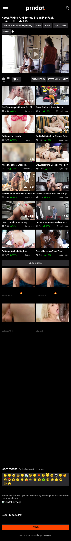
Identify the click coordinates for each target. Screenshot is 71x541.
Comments (10, 469)
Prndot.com (29, 535)
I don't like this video (8, 78)
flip (56, 25)
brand (47, 25)
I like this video (3, 78)
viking (6, 32)
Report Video (54, 79)
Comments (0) (38, 79)
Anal (38, 25)
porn (64, 25)
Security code (10, 515)
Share (65, 79)
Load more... (35, 263)
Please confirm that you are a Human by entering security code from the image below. (35, 496)
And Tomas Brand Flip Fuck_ (17, 25)
